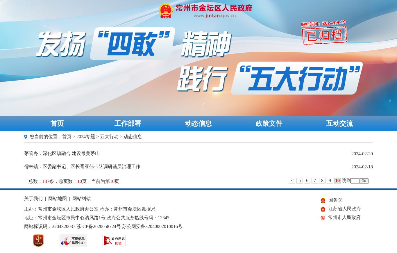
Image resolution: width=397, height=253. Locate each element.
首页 (57, 123)
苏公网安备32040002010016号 (152, 226)
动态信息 (198, 123)
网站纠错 (81, 198)
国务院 (335, 199)
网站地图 (57, 198)
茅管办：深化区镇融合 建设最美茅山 (62, 153)
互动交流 (339, 123)
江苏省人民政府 (344, 208)
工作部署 (128, 123)
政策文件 (269, 123)
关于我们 (33, 198)
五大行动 (109, 136)
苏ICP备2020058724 (96, 226)
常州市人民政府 (344, 217)
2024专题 (85, 136)
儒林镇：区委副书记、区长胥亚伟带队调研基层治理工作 (82, 166)
